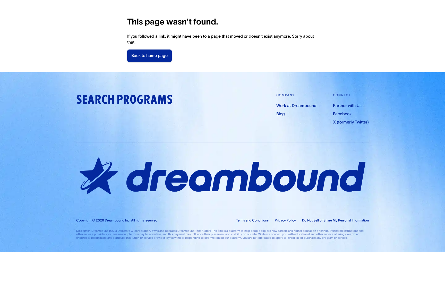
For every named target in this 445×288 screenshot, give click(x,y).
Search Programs (124, 99)
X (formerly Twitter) (351, 122)
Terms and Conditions (252, 220)
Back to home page (149, 55)
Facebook (342, 113)
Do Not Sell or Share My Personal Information (335, 220)
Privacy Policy (285, 220)
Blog (280, 113)
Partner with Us (347, 105)
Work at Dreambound (296, 105)
